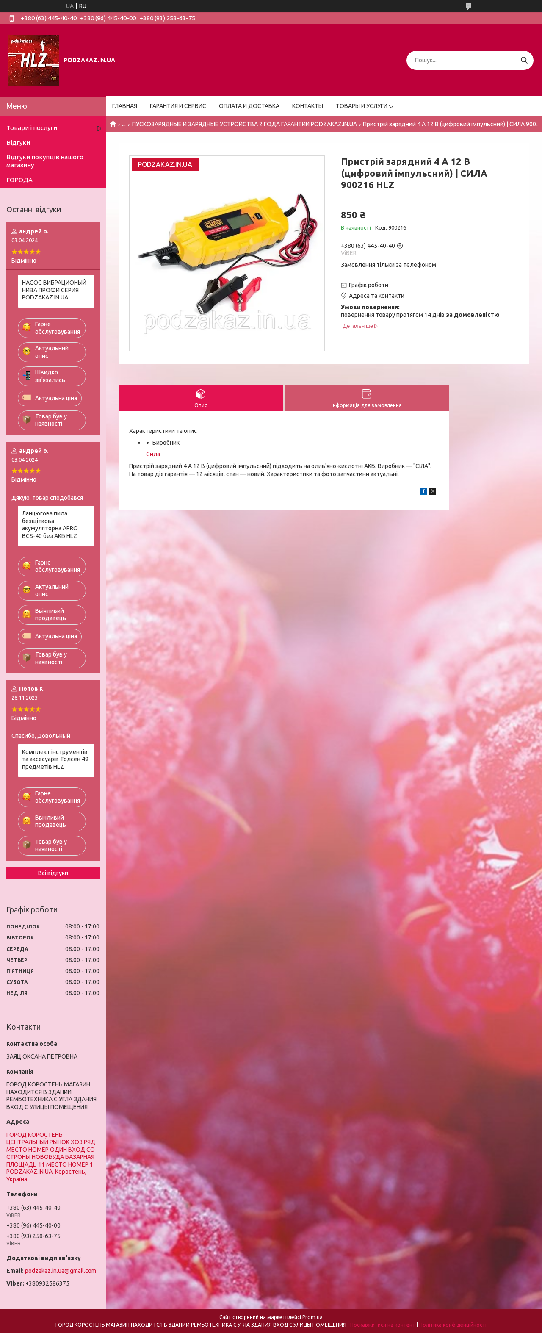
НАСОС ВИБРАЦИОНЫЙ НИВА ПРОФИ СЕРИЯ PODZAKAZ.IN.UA (54, 290)
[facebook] (423, 492)
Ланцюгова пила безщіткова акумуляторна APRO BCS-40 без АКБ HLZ (50, 524)
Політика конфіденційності (453, 1324)
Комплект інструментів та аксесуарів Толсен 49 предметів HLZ (55, 759)
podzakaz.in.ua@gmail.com (60, 1270)
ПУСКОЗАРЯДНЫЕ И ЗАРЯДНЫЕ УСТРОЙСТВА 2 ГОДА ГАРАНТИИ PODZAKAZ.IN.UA (244, 124)
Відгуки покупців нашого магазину (44, 161)
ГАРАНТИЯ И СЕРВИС (178, 106)
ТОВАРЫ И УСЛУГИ (361, 106)
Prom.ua (312, 1317)
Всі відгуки (53, 873)
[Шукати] (524, 60)
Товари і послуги (31, 127)
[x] (432, 492)
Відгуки (18, 142)
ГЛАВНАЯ (124, 106)
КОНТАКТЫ (307, 106)
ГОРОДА (19, 179)
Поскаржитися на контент (382, 1324)
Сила (153, 454)
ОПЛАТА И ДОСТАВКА (249, 106)
